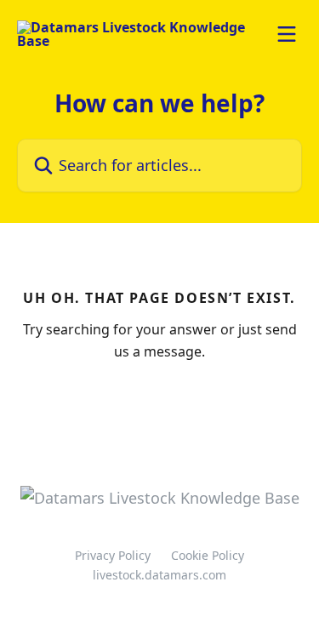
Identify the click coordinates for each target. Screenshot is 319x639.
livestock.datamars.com (159, 575)
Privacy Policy (113, 555)
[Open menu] (286, 34)
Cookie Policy (207, 555)
